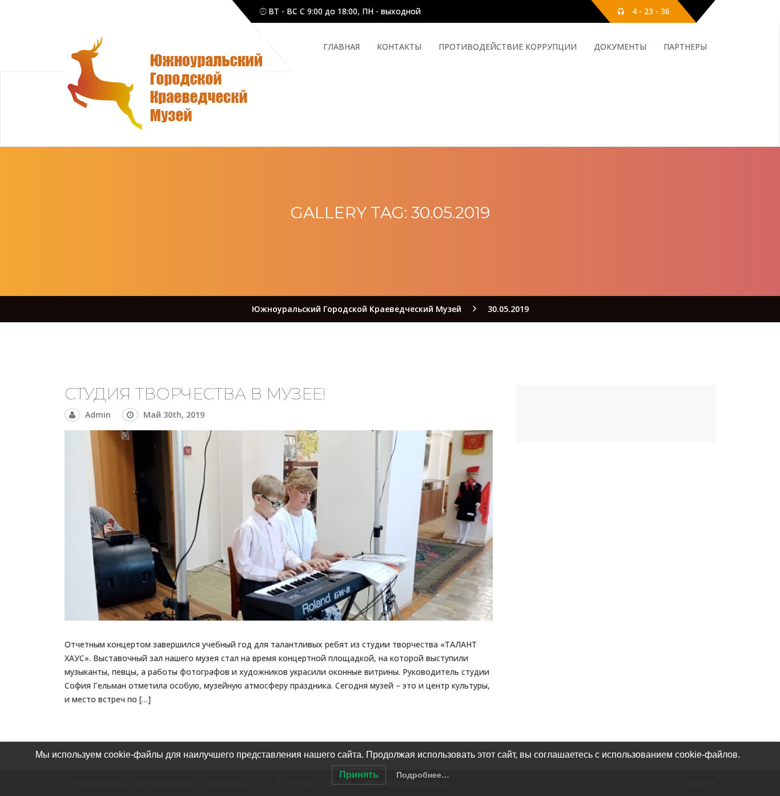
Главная (341, 46)
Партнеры (685, 46)
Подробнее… (422, 774)
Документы (620, 46)
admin (98, 414)
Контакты (399, 46)
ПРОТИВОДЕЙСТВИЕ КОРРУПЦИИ (508, 46)
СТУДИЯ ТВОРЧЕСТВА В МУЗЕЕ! (195, 393)
